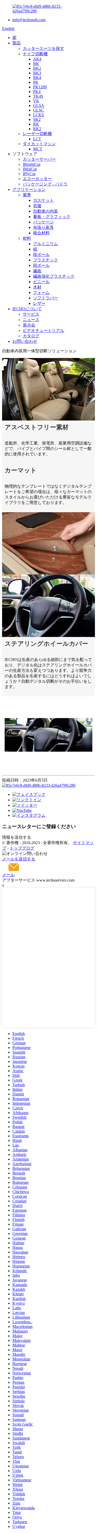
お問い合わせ (24, 341)
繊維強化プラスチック (53, 276)
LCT (37, 139)
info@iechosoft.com (29, 20)
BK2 (37, 68)
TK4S (38, 96)
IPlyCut (29, 174)
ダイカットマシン (39, 144)
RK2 (37, 129)
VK (36, 101)
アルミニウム (45, 244)
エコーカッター (37, 178)
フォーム (41, 292)
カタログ (31, 336)
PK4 (37, 91)
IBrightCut (31, 164)
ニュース (31, 319)
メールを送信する (18, 859)
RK (36, 124)
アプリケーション (29, 189)
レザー (39, 303)
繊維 (37, 271)
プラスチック (45, 260)
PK (36, 82)
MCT (37, 149)
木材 (37, 287)
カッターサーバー (39, 159)
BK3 (37, 73)
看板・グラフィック (51, 216)
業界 (27, 195)
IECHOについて (27, 309)
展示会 (29, 325)
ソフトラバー (45, 298)
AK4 (37, 59)
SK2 (37, 119)
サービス (31, 314)
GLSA (38, 105)
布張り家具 (43, 227)
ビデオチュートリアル (43, 330)
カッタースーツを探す (43, 48)
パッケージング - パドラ (45, 184)
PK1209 (40, 87)
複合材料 (41, 233)
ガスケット (43, 200)
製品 (16, 43)
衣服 (37, 206)
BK (36, 63)
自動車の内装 (45, 211)
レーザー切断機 (37, 133)
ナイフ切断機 (35, 54)
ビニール (41, 281)
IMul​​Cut (30, 169)
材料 (27, 238)
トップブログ (22, 848)
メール (8, 875)
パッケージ (43, 222)
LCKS (38, 115)
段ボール (41, 254)
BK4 (37, 77)
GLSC (38, 110)
